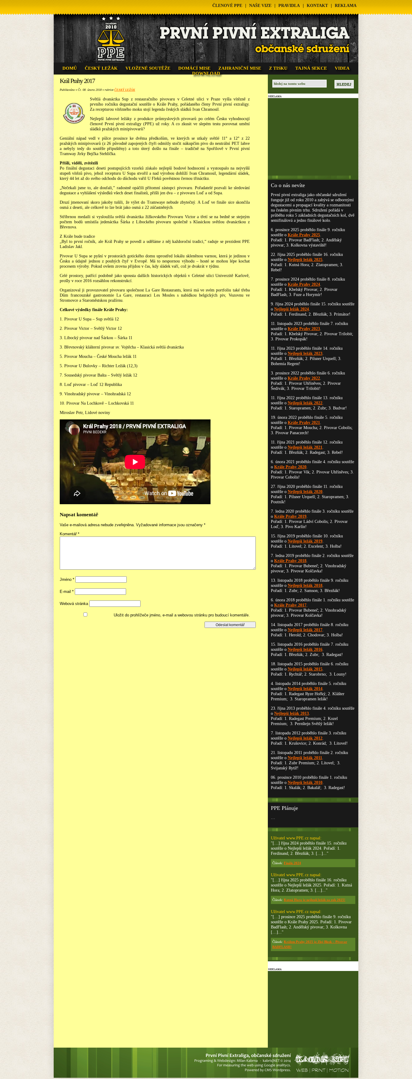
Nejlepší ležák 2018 (305, 585)
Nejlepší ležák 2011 (305, 758)
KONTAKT (317, 5)
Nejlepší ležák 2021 (305, 447)
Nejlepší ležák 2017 (305, 630)
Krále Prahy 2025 (304, 235)
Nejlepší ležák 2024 (291, 309)
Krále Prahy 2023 (304, 328)
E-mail (67, 591)
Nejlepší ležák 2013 (291, 713)
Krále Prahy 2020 (290, 467)
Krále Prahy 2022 (304, 378)
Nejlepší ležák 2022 (305, 403)
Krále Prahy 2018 (290, 561)
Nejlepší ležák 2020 (305, 491)
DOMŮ (69, 68)
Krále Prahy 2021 (304, 422)
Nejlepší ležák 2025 (305, 259)
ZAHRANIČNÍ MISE (239, 68)
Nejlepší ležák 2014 (305, 688)
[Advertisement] (160, 641)
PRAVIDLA (289, 5)
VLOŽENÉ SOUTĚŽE (147, 68)
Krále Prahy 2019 (290, 516)
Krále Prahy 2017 (290, 605)
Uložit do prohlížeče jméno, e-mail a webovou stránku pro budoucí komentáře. (182, 615)
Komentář (69, 534)
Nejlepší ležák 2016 (305, 649)
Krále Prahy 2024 (304, 284)
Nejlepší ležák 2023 (305, 353)
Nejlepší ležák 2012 (305, 738)
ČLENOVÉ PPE (227, 5)
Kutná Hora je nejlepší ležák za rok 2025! (314, 900)
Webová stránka (74, 603)
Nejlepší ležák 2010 (305, 782)
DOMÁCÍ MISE (194, 68)
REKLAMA (346, 5)
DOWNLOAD (206, 73)
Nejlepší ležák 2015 (305, 669)
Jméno (67, 579)
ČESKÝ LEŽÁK (101, 68)
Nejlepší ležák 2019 (305, 541)
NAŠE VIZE (260, 5)
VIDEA (342, 68)
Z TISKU (278, 68)
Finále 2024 (292, 863)
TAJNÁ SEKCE (311, 68)
